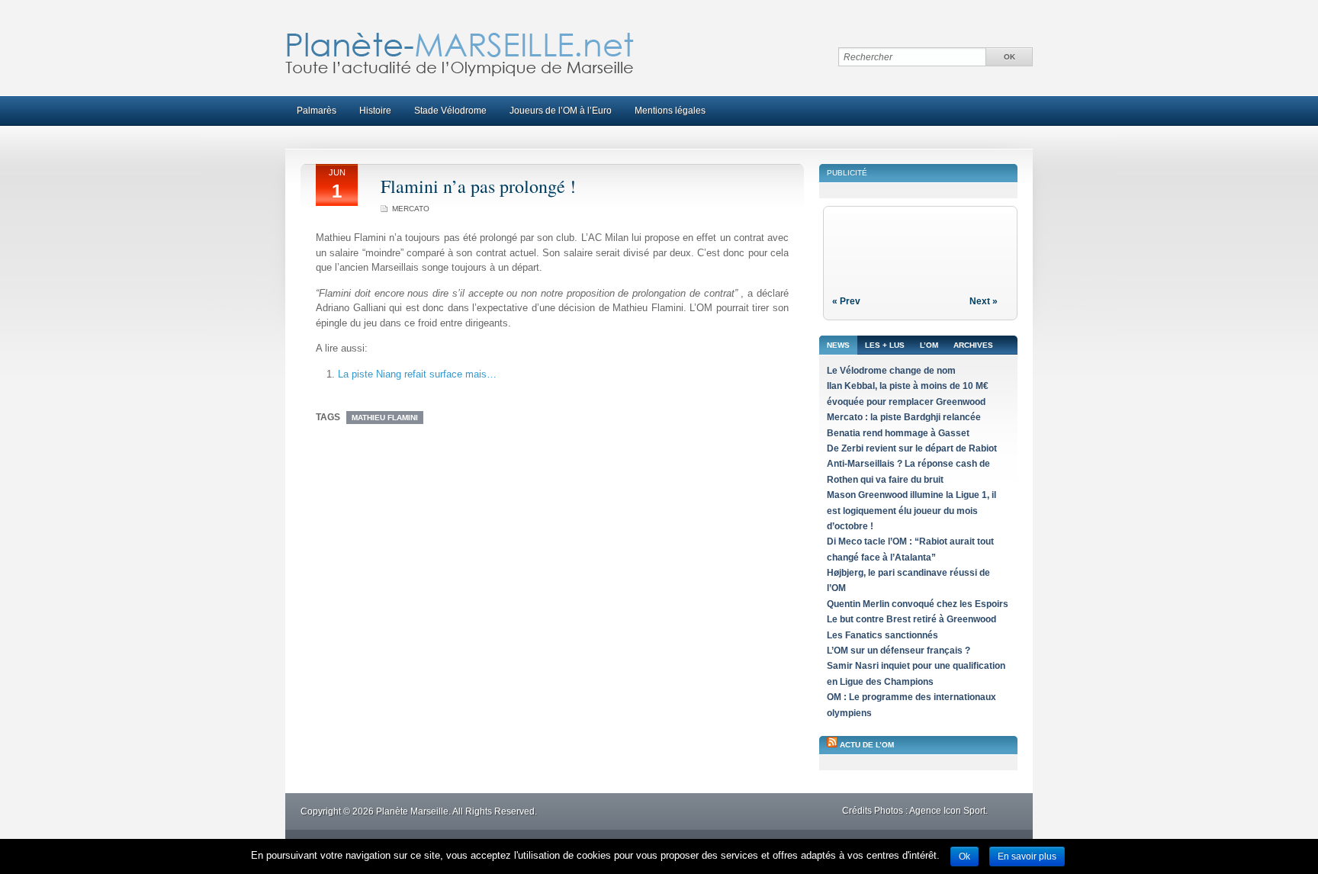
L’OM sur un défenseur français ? (898, 650)
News (838, 345)
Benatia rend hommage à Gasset (898, 433)
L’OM (929, 345)
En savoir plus (1027, 856)
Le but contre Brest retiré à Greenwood (911, 619)
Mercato (410, 208)
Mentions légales (670, 110)
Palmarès (316, 110)
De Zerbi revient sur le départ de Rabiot (912, 448)
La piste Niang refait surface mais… (417, 374)
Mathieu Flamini (385, 417)
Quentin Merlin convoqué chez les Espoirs (917, 604)
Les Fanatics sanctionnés (882, 635)
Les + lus (885, 345)
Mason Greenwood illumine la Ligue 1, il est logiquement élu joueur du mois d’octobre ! (911, 511)
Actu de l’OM (867, 745)
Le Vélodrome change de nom (891, 370)
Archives (973, 345)
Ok (964, 856)
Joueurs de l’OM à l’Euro (561, 110)
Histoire (375, 110)
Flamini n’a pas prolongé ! (478, 186)
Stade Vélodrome (450, 110)
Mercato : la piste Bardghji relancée (904, 417)
